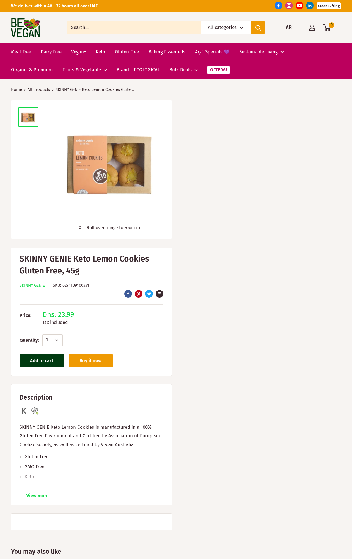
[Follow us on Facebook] (278, 7)
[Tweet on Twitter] (149, 293)
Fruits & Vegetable (81, 70)
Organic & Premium (32, 70)
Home (16, 89)
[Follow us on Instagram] (289, 7)
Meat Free (21, 52)
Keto (100, 52)
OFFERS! (218, 70)
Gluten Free (127, 52)
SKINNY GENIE (32, 285)
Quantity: (29, 340)
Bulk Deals (180, 70)
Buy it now (90, 360)
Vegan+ (78, 52)
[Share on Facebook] (128, 293)
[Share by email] (159, 293)
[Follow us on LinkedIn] (310, 7)
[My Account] (312, 28)
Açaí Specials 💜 (212, 52)
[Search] (258, 27)
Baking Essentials (166, 52)
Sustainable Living (258, 52)
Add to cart (41, 360)
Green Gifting (329, 6)
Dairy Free (51, 52)
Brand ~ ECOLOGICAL (138, 70)
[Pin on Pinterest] (138, 293)
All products (39, 89)
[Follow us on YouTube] (299, 7)
